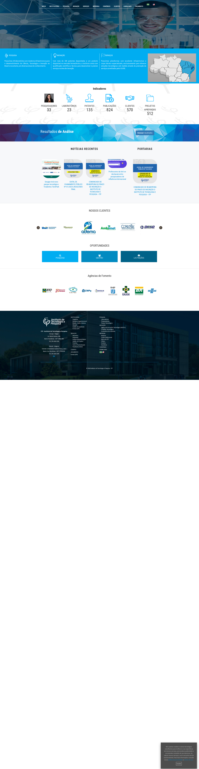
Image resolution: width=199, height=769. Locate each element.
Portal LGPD (76, 329)
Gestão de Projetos (78, 341)
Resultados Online (78, 347)
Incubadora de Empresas (108, 331)
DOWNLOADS (128, 6)
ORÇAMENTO (139, 6)
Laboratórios (105, 319)
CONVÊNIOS (106, 6)
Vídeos (103, 341)
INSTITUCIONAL (54, 6)
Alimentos (75, 335)
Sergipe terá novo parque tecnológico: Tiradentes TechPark (51, 184)
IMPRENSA (96, 6)
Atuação (75, 325)
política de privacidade (175, 760)
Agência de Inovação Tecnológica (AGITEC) (113, 327)
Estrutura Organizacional (80, 321)
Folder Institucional (106, 337)
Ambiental (75, 337)
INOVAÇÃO (76, 6)
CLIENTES (117, 6)
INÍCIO (44, 6)
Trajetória (75, 319)
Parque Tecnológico (107, 323)
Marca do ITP (105, 339)
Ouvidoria (104, 345)
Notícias (103, 335)
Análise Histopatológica (79, 339)
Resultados (57, 131)
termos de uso (188, 760)
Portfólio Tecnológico (107, 329)
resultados (144, 133)
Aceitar (179, 764)
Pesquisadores (105, 321)
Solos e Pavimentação (79, 345)
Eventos (103, 343)
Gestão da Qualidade (78, 327)
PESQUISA (66, 6)
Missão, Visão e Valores (79, 323)
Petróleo (75, 343)
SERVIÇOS (86, 6)
